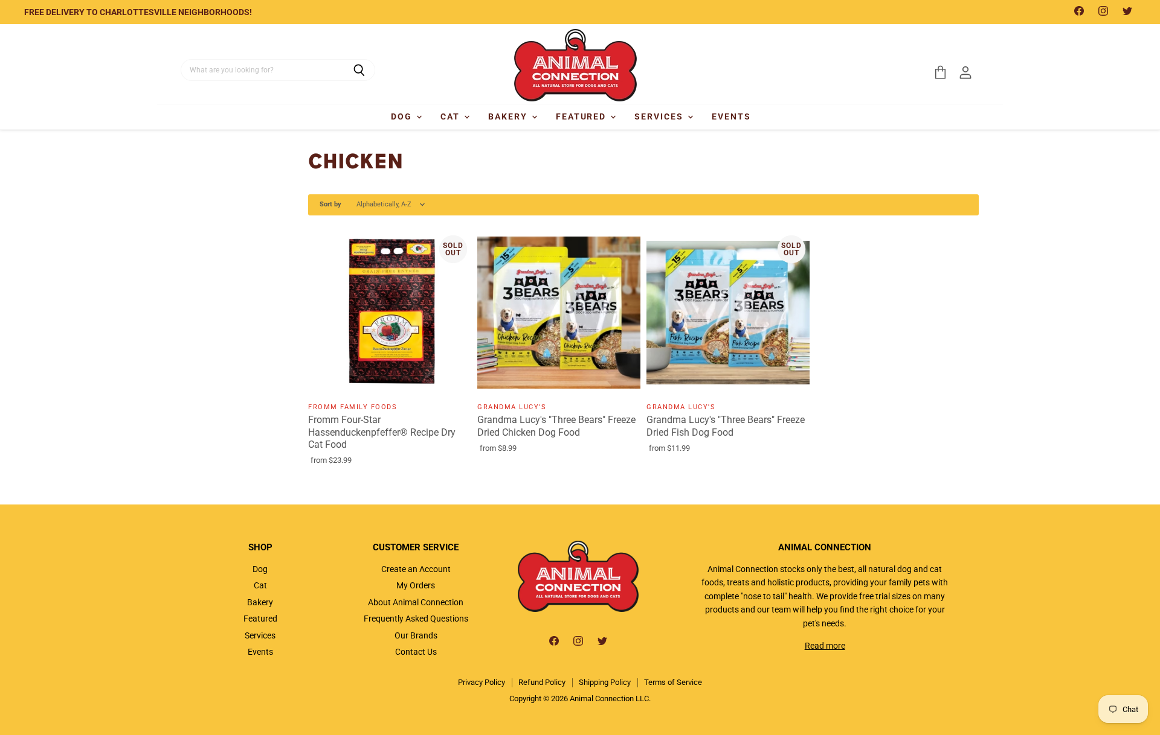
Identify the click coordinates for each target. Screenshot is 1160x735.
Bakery (509, 116)
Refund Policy (542, 682)
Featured (583, 116)
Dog (403, 116)
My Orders (415, 585)
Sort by (330, 204)
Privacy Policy (481, 682)
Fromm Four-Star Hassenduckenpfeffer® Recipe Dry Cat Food (382, 432)
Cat (451, 116)
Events (731, 116)
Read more (825, 646)
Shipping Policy (605, 682)
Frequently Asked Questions (416, 618)
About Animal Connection (415, 602)
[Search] (359, 70)
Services (660, 116)
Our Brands (416, 635)
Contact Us (416, 652)
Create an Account (416, 569)
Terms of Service (673, 682)
